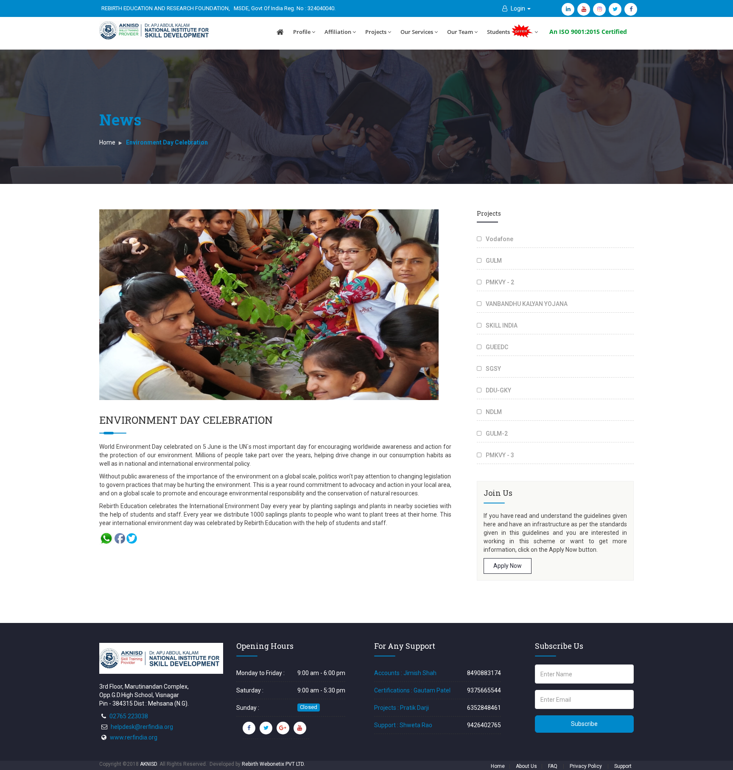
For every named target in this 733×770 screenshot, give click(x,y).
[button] (516, 8)
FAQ (552, 766)
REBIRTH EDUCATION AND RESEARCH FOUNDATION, (165, 8)
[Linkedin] (568, 9)
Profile (302, 32)
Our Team (460, 32)
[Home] (280, 32)
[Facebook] (630, 9)
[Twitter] (615, 9)
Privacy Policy (586, 766)
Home (107, 142)
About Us (526, 766)
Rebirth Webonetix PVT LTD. (273, 764)
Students (499, 32)
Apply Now (507, 565)
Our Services (416, 32)
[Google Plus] (283, 728)
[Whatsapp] (106, 537)
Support (623, 766)
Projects (375, 32)
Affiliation (338, 32)
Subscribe (584, 723)
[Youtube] (583, 9)
